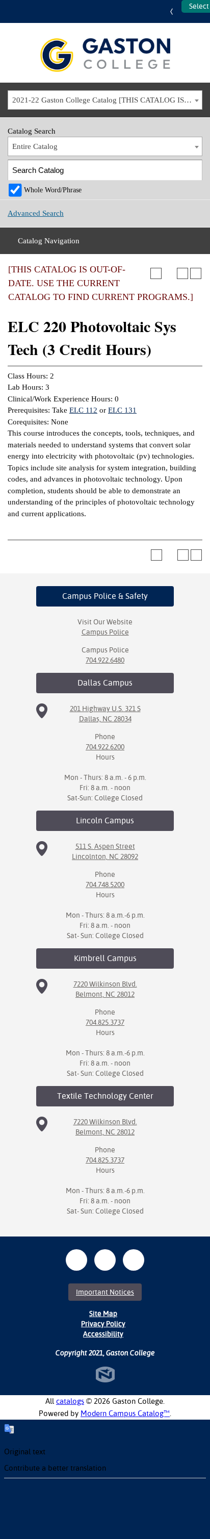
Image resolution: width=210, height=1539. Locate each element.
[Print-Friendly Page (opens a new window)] (182, 273)
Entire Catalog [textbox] (35, 146)
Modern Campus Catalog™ (125, 1413)
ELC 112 (83, 410)
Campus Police (105, 632)
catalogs (70, 1401)
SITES (173, 11)
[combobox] (105, 100)
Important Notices (105, 1292)
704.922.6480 (105, 660)
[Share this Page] (169, 273)
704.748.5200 (105, 884)
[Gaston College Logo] (105, 55)
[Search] (192, 170)
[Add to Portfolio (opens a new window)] (156, 273)
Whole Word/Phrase (53, 190)
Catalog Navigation (49, 241)
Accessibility (103, 1334)
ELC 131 (122, 410)
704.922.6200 (105, 747)
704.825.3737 (105, 1022)
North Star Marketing (105, 1374)
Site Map (103, 1313)
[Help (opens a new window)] (195, 273)
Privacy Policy (103, 1324)
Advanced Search (36, 213)
